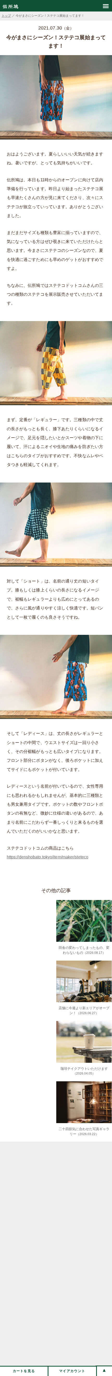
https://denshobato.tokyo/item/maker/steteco (47, 857)
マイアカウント (72, 1371)
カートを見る (24, 1371)
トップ (6, 16)
